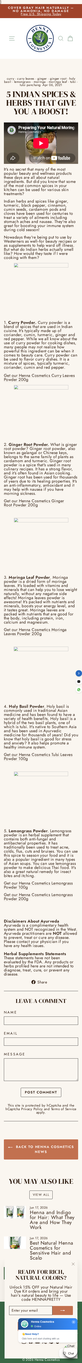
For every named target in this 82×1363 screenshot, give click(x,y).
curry (10, 78)
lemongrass (22, 81)
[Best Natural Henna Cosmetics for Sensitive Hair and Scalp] (15, 1242)
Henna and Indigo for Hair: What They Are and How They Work (52, 1220)
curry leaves (25, 78)
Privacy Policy (32, 1109)
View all (41, 1194)
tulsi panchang (30, 85)
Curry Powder (21, 322)
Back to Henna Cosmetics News (44, 1149)
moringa (40, 81)
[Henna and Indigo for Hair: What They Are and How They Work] (15, 1212)
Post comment (41, 1092)
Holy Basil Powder (26, 706)
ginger (42, 78)
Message (14, 1054)
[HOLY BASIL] (41, 674)
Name (10, 1012)
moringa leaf (58, 81)
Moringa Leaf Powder (29, 577)
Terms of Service (64, 1109)
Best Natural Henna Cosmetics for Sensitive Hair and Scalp (51, 1250)
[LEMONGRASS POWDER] (41, 798)
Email (11, 1033)
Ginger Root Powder (28, 444)
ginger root (58, 78)
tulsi (73, 81)
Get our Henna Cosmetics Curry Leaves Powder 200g (39, 378)
